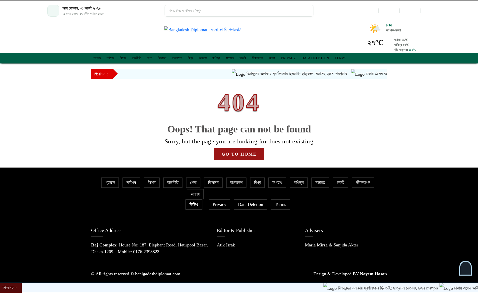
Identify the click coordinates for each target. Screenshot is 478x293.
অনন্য (272, 58)
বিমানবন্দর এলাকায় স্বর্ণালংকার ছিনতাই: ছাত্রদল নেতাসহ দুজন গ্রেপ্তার (289, 73)
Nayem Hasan (373, 273)
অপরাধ (203, 58)
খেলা (149, 58)
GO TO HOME (239, 154)
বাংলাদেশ (177, 58)
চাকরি (242, 58)
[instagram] (394, 10)
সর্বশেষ (110, 58)
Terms (340, 58)
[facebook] (373, 10)
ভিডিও (193, 204)
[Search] (306, 10)
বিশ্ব (190, 58)
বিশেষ (123, 58)
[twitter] (383, 10)
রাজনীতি (136, 58)
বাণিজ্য (216, 58)
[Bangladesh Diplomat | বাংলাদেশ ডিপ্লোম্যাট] (239, 29)
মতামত (230, 58)
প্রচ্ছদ (97, 58)
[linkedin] (404, 10)
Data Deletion (315, 58)
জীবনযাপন (257, 58)
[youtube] (415, 10)
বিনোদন (162, 58)
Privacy (288, 58)
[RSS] (425, 10)
